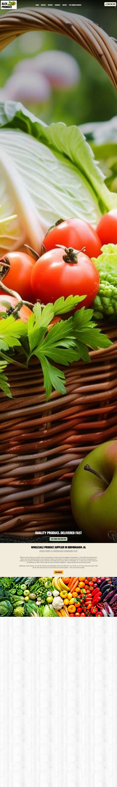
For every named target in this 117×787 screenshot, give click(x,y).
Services (43, 5)
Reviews (50, 5)
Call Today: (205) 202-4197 (58, 539)
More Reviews (58, 610)
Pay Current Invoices (75, 5)
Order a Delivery (65, 710)
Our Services (58, 572)
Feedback (57, 5)
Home (37, 5)
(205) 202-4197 (24, 658)
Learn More (34, 658)
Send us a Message (35, 755)
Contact (64, 5)
